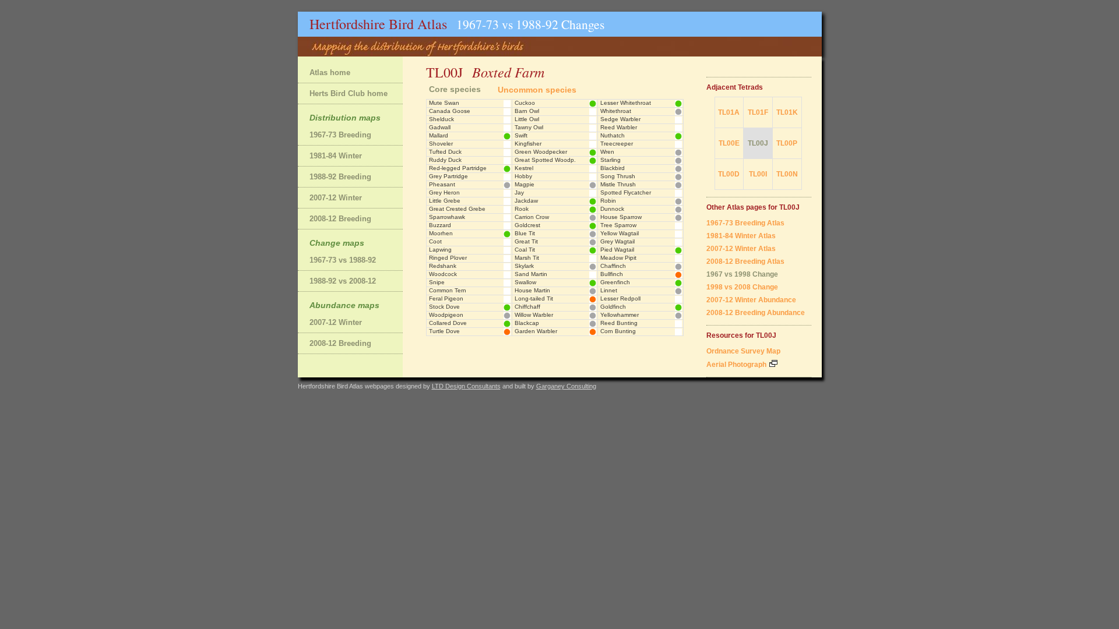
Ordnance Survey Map (743, 351)
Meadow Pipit (618, 258)
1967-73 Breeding (340, 134)
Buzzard (440, 225)
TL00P (786, 143)
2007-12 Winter (335, 197)
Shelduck (441, 119)
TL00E (729, 143)
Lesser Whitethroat (625, 103)
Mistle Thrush (618, 184)
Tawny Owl (529, 127)
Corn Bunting (618, 331)
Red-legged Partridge (458, 168)
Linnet (608, 290)
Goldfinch (613, 306)
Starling (610, 160)
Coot (435, 241)
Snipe (437, 282)
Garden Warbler (536, 331)
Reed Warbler (618, 127)
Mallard (438, 135)
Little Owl (527, 119)
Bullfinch (611, 274)
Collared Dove (448, 323)
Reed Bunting (619, 323)
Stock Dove (444, 306)
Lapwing (440, 249)
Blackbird (612, 168)
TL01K (787, 112)
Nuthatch (612, 135)
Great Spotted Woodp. (545, 160)
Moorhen (441, 233)
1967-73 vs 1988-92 (342, 260)
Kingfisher (528, 143)
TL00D (729, 174)
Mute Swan (444, 103)
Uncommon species (537, 89)
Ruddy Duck (445, 160)
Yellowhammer (619, 315)
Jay (519, 192)
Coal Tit (525, 249)
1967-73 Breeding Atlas (745, 223)
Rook (522, 209)
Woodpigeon (446, 315)
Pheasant (442, 184)
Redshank (442, 266)
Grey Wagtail (617, 241)
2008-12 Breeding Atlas (745, 261)
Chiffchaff (527, 306)
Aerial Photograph (737, 365)
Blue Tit (525, 233)
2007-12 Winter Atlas (741, 249)
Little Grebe (444, 200)
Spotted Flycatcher (625, 192)
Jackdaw (526, 200)
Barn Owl (527, 111)
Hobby (523, 176)
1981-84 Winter (335, 155)
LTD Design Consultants (466, 386)
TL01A (729, 112)
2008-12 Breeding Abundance (755, 313)
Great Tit (526, 241)
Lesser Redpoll (620, 298)
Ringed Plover (448, 258)
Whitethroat (615, 111)
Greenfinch (615, 282)
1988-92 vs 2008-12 (342, 281)
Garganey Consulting (566, 386)
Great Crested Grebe (457, 209)
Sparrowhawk (447, 217)
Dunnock (612, 209)
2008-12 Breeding (340, 218)
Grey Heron (444, 192)
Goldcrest (527, 225)
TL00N (787, 174)
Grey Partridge (448, 176)
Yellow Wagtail (619, 233)
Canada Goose (449, 111)
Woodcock (443, 274)
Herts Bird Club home (348, 93)
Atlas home (329, 72)
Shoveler (441, 143)
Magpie (524, 184)
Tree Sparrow (618, 225)
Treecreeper (616, 143)
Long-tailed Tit (534, 298)
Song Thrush (617, 176)
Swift (521, 135)
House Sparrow (621, 217)
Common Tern (447, 290)
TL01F (758, 112)
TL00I (758, 174)
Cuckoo (525, 103)
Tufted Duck (445, 152)
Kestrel (524, 168)
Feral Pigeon (446, 298)
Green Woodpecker (541, 152)
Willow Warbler (534, 315)
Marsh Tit (527, 258)
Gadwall (440, 127)
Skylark (524, 266)
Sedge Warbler (620, 119)
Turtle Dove (444, 331)
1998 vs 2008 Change (742, 287)
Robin (608, 200)
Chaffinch (613, 266)
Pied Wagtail (617, 249)
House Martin (532, 290)
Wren (607, 152)
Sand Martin (531, 274)
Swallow (525, 282)
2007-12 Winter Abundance (751, 300)
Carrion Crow (532, 217)
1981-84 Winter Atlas (741, 236)
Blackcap (527, 323)
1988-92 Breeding (340, 176)
